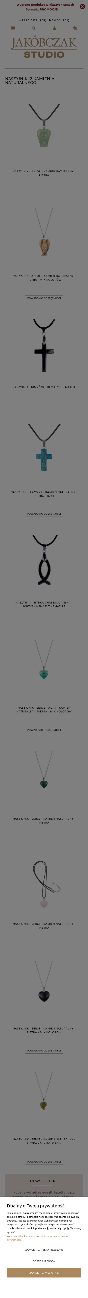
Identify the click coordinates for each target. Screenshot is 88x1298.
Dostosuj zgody (44, 1261)
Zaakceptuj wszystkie (44, 1273)
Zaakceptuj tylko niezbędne (44, 1249)
